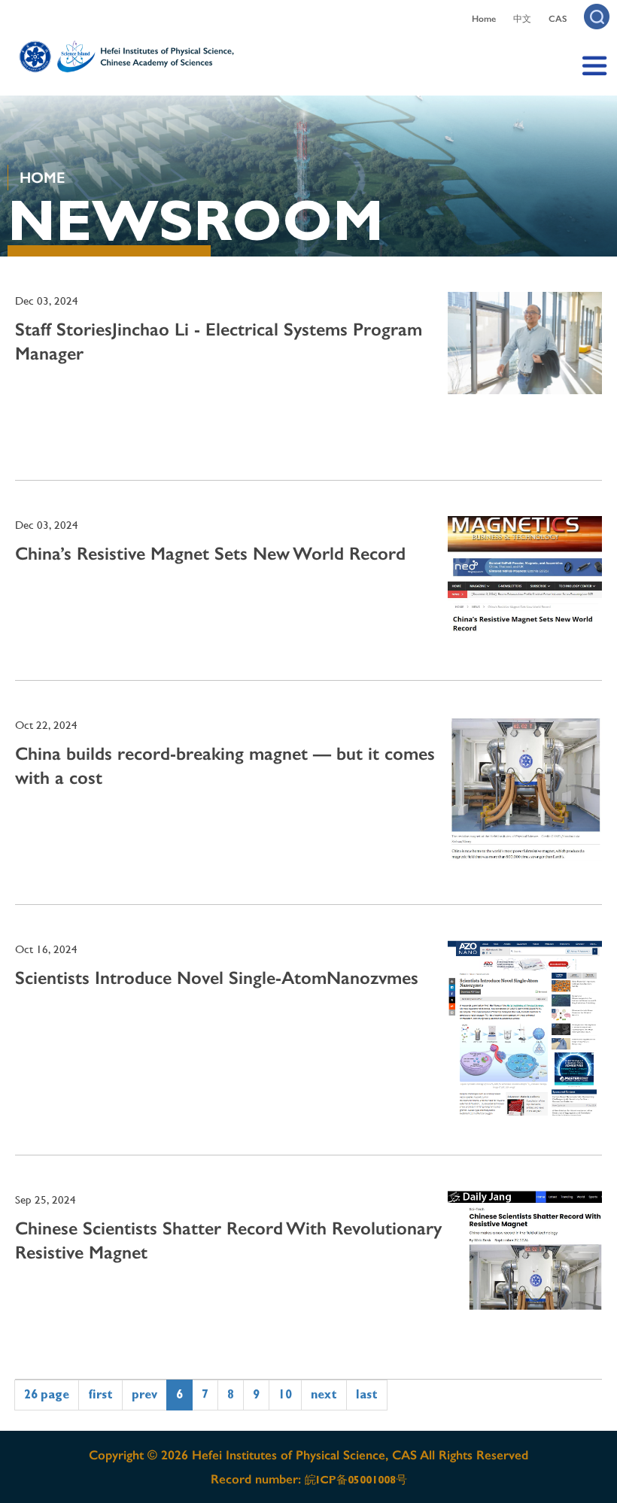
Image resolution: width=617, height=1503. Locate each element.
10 (285, 1394)
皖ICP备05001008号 (356, 1479)
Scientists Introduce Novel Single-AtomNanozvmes (216, 977)
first (100, 1394)
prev (144, 1394)
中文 (522, 19)
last (367, 1394)
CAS (558, 19)
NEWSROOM (196, 220)
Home (484, 19)
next (324, 1394)
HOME (42, 178)
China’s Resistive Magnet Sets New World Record (210, 553)
